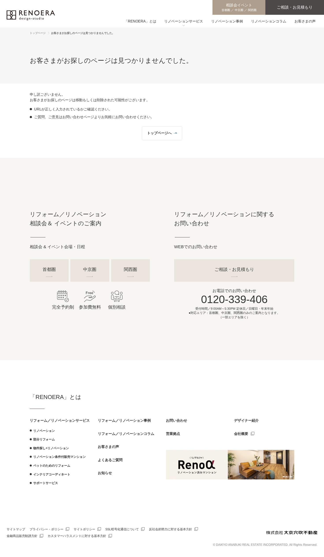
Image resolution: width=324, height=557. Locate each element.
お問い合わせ (176, 420)
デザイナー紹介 (246, 420)
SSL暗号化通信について (122, 529)
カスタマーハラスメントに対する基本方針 (77, 536)
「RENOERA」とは (55, 397)
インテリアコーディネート (51, 474)
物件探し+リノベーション (51, 448)
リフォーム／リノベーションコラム (126, 434)
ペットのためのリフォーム (51, 465)
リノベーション (44, 430)
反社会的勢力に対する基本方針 (170, 529)
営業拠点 (173, 434)
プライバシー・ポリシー (46, 529)
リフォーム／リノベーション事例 (124, 420)
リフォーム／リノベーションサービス (60, 420)
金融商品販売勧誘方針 (22, 536)
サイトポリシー (84, 529)
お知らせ (105, 473)
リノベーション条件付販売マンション (59, 456)
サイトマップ (16, 529)
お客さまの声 (108, 447)
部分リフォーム (44, 439)
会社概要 (241, 434)
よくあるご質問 (110, 460)
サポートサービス (45, 483)
